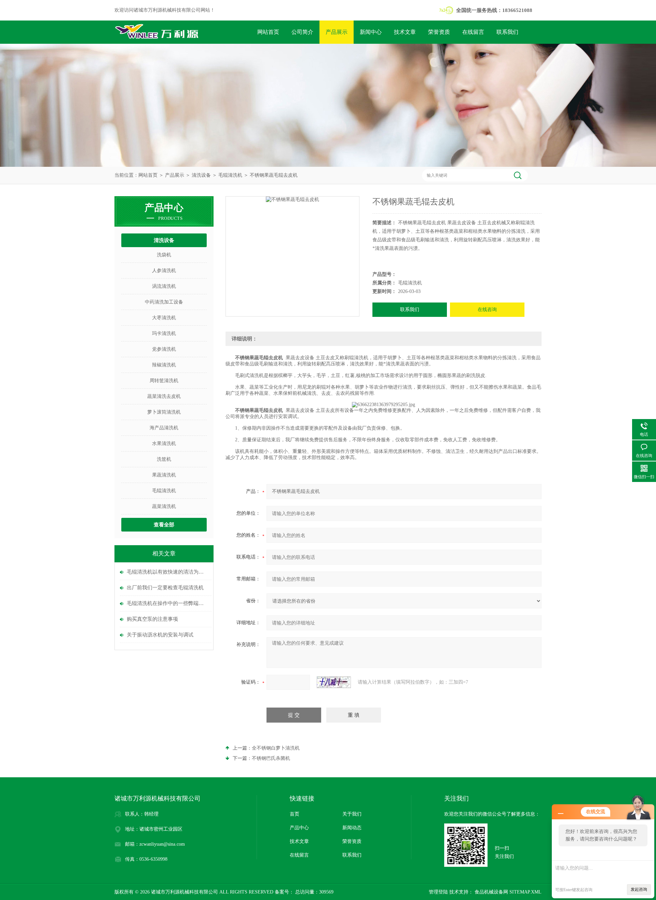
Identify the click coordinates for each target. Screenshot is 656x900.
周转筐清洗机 (164, 380)
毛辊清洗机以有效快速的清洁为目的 (167, 572)
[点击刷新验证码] (334, 682)
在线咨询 (487, 309)
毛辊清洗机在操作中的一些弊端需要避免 (167, 603)
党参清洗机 (164, 349)
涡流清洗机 (164, 286)
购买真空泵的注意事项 (152, 619)
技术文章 (405, 32)
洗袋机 (164, 254)
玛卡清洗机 (164, 333)
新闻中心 (371, 32)
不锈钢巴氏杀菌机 (271, 758)
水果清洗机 (164, 443)
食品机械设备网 (490, 892)
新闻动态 (351, 827)
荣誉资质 (439, 32)
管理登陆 (438, 892)
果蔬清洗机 (164, 475)
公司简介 (302, 32)
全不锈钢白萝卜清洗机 (276, 748)
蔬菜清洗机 (164, 506)
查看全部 (164, 524)
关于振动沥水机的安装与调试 (160, 634)
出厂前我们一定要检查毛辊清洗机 (165, 587)
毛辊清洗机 (230, 175)
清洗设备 (201, 175)
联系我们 (507, 32)
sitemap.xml (525, 892)
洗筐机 (164, 459)
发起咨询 (639, 889)
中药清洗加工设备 (164, 302)
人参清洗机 (164, 270)
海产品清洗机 (164, 427)
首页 (294, 814)
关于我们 (351, 814)
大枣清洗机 (164, 317)
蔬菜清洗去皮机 (164, 396)
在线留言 (473, 32)
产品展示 (336, 32)
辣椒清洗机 (164, 364)
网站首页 (268, 32)
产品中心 (299, 827)
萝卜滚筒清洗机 (164, 412)
